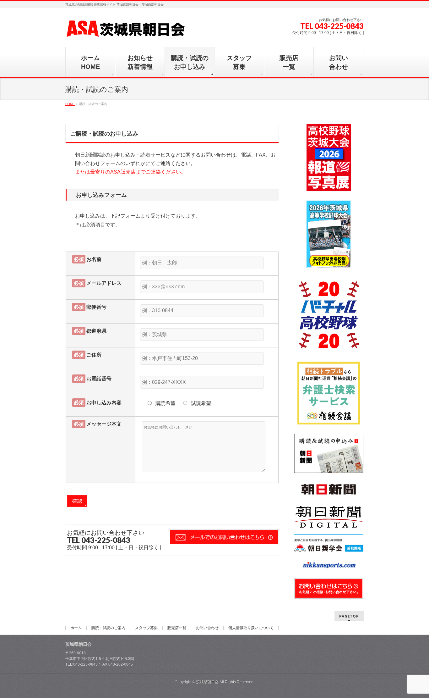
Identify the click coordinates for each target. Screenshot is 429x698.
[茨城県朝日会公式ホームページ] (126, 30)
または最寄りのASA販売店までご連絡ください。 (130, 171)
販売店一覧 (176, 628)
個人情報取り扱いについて (251, 628)
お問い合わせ (207, 628)
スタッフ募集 (146, 628)
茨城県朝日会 (207, 682)
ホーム (76, 628)
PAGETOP (349, 616)
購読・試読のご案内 (108, 628)
